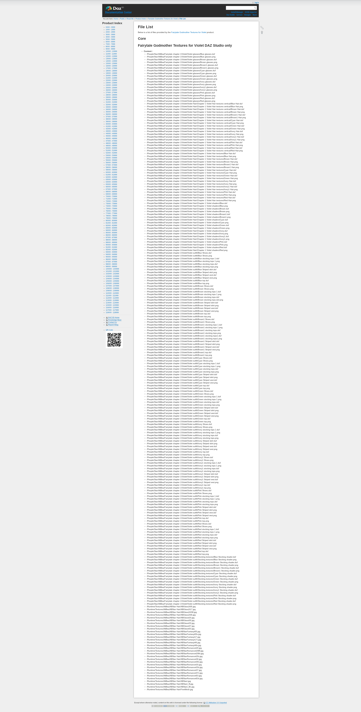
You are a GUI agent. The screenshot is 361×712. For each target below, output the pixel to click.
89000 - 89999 (111, 242)
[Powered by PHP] (168, 706)
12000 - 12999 (111, 56)
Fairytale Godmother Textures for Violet (163, 19)
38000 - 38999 (111, 119)
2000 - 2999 (110, 32)
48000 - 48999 (111, 143)
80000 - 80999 (111, 221)
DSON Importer (251, 12)
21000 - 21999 (111, 78)
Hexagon (247, 14)
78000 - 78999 (111, 216)
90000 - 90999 (111, 245)
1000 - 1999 (110, 30)
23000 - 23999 (111, 83)
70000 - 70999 (111, 196)
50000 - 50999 (111, 148)
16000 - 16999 (111, 66)
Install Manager (237, 12)
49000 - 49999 (111, 146)
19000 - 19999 (111, 73)
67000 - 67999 (111, 189)
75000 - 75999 (111, 209)
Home (116, 19)
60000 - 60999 (111, 172)
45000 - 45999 (111, 136)
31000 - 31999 (111, 102)
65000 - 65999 (111, 184)
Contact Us (112, 322)
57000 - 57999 (111, 165)
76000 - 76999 (111, 211)
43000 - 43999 (111, 131)
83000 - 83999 (111, 228)
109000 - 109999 (112, 291)
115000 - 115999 (112, 305)
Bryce (255, 14)
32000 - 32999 (111, 105)
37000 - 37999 (111, 117)
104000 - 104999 (112, 279)
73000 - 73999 (111, 204)
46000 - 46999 (111, 138)
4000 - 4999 (110, 37)
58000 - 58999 (111, 167)
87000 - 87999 (111, 237)
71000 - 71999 (111, 199)
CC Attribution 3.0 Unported (216, 703)
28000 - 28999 (111, 95)
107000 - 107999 (112, 286)
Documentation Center (118, 12)
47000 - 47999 (111, 141)
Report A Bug (113, 325)
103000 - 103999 (112, 276)
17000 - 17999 (111, 68)
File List (183, 19)
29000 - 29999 (111, 97)
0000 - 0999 (110, 27)
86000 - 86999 (111, 235)
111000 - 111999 (112, 296)
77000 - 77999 (111, 213)
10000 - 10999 (111, 51)
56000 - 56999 (111, 163)
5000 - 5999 (110, 39)
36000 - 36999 (111, 114)
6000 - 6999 (110, 42)
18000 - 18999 (111, 71)
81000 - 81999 (111, 223)
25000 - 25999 (111, 88)
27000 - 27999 (111, 92)
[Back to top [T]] (262, 32)
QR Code (109, 330)
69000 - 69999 (111, 194)
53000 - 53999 (111, 155)
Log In (257, 2)
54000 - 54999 (111, 158)
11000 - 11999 (111, 54)
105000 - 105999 (112, 281)
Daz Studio (230, 14)
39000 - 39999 (111, 122)
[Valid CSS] (192, 706)
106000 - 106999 (112, 283)
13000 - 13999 (111, 59)
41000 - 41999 (111, 126)
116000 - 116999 (112, 308)
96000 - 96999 (111, 259)
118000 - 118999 (112, 312)
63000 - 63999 (111, 180)
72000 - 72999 (111, 201)
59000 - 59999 (111, 170)
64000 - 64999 (111, 182)
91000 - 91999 (111, 247)
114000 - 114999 (112, 303)
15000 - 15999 (111, 63)
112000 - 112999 (112, 298)
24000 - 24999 (111, 85)
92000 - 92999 (111, 250)
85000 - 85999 (111, 233)
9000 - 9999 (110, 49)
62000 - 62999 (111, 177)
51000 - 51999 (111, 150)
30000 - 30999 (111, 100)
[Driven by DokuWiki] (204, 706)
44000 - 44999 (111, 134)
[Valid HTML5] (180, 706)
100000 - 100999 (112, 269)
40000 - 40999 (111, 124)
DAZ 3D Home (113, 318)
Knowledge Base (114, 320)
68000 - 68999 (111, 192)
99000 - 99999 (111, 267)
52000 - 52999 (111, 153)
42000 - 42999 (111, 129)
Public (122, 19)
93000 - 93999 (111, 252)
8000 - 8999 (110, 47)
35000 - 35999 (111, 112)
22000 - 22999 (111, 80)
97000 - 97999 (111, 262)
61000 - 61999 (111, 175)
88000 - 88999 (111, 240)
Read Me (130, 19)
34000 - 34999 (111, 109)
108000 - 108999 (112, 288)
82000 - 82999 (111, 225)
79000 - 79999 (111, 218)
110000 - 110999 (112, 293)
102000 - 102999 (112, 274)
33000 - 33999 (111, 107)
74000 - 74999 (111, 206)
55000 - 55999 (111, 160)
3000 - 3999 (110, 35)
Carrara (239, 14)
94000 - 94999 (111, 254)
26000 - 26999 (111, 90)
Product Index (141, 19)
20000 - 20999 (111, 76)
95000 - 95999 (111, 257)
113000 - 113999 (112, 300)
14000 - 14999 (111, 61)
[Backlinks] (262, 27)
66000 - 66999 (111, 187)
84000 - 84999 (111, 230)
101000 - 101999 (112, 271)
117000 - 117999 (112, 310)
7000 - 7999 (110, 44)
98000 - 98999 (111, 264)
